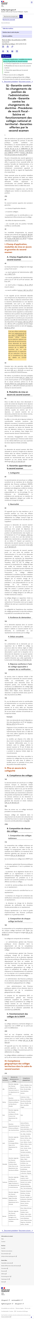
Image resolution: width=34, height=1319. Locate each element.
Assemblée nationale (6, 1263)
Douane (3, 1271)
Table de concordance (6, 1251)
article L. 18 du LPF (24, 285)
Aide (2, 1239)
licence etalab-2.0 (5, 1316)
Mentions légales (20, 1308)
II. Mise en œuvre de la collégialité (13, 75)
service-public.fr (16, 1300)
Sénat (2, 1282)
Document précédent (11, 82)
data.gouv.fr (18, 1304)
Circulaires (3, 1268)
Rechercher (21, 16)
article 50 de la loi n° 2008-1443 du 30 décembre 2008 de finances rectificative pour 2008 (19, 151)
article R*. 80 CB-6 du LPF (21, 236)
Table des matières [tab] (8, 28)
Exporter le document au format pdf (3, 46)
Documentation (5, 1253)
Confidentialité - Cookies (7, 1311)
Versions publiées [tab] (7, 36)
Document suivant (25, 82)
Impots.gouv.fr (4, 1279)
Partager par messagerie (17, 51)
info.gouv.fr (4, 1300)
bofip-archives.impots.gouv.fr (8, 1256)
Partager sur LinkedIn (12, 51)
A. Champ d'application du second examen (18, 63)
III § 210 (26, 821)
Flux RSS (3, 1248)
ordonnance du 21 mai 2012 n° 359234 (17, 334)
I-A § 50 (28, 160)
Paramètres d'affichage (22, 1311)
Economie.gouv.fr (5, 1276)
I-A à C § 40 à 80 (18, 560)
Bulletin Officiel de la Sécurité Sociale (10, 1266)
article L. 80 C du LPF (24, 290)
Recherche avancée (9, 20)
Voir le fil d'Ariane (5, 22)
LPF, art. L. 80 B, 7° (25, 378)
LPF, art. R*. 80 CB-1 (17, 461)
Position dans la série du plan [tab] (11, 32)
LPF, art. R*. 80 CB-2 (23, 660)
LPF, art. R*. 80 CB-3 (17, 855)
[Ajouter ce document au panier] (7, 46)
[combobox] (11, 16)
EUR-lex (3, 1274)
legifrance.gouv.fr (6, 1304)
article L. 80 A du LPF (24, 322)
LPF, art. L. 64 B (16, 370)
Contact (3, 1241)
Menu (31, 2)
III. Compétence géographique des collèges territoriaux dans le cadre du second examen (17, 78)
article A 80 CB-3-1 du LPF (16, 239)
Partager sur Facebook (3, 51)
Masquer (7, 56)
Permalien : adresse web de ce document (12, 46)
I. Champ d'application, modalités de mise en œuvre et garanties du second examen (17, 60)
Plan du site (27, 1308)
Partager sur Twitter (7, 51)
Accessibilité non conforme (8, 1308)
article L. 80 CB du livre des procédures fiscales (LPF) (19, 154)
